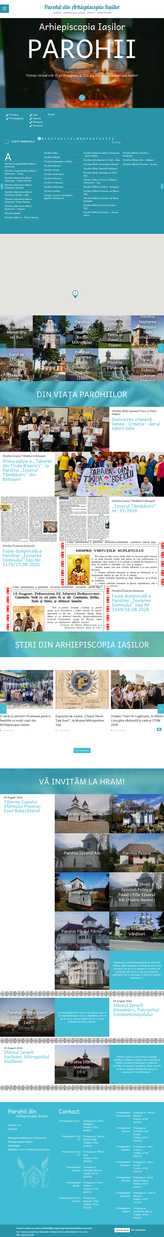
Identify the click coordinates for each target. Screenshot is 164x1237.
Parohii (57, 12)
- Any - (20, 142)
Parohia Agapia (13, 213)
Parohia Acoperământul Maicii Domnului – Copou (21, 172)
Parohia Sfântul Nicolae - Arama (140, 164)
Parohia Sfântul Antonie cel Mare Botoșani (101, 199)
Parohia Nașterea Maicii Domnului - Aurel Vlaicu (101, 154)
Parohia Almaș (51, 170)
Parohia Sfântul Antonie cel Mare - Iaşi (101, 192)
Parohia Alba (51, 153)
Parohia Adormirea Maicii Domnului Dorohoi (18, 186)
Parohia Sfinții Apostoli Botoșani (100, 168)
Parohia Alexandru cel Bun (58, 161)
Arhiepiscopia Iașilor (74, 12)
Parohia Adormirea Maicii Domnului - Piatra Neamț (18, 179)
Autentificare (104, 12)
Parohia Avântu (52, 191)
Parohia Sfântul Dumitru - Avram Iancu (100, 213)
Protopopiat (16, 118)
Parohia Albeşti (52, 157)
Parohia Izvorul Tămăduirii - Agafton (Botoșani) (59, 196)
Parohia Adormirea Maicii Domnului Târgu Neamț (18, 200)
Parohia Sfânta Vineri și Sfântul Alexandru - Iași (99, 181)
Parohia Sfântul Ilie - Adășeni (138, 160)
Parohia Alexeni (52, 165)
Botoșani (38, 122)
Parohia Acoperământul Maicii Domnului (21, 165)
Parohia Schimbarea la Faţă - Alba (101, 160)
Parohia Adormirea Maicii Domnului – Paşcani (18, 207)
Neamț (37, 118)
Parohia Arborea (52, 178)
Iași (35, 114)
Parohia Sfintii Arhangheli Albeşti (101, 164)
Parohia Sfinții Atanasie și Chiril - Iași (101, 174)
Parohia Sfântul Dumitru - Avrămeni (136, 154)
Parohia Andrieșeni (54, 174)
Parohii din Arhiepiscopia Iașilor (82, 7)
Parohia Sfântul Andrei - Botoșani (101, 187)
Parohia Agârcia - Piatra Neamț (21, 217)
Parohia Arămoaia (53, 187)
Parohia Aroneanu (53, 182)
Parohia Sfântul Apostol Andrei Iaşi (99, 206)
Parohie (14, 114)
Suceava (38, 125)
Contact (91, 12)
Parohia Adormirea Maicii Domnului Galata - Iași (18, 193)
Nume (51, 114)
